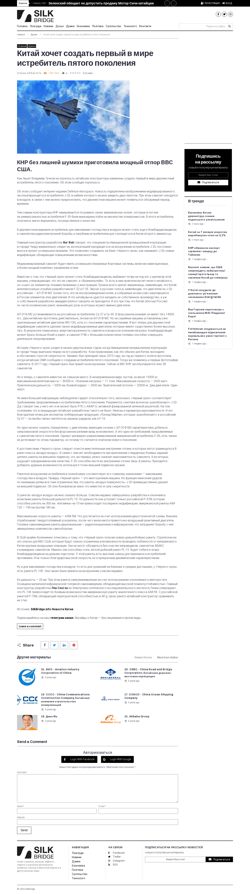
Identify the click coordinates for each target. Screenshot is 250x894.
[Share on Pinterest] (74, 645)
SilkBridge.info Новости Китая (52, 609)
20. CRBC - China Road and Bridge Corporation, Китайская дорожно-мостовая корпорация (148, 673)
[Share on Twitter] (54, 645)
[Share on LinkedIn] (64, 645)
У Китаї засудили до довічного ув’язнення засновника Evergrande (204, 293)
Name (20, 806)
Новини (21, 34)
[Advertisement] (208, 89)
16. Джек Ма (49, 716)
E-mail (102, 806)
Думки (34, 34)
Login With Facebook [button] (82, 759)
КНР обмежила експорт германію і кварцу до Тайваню (204, 251)
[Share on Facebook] (45, 645)
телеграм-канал (61, 618)
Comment (22, 772)
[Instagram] (230, 14)
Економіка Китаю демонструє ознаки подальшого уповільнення (206, 216)
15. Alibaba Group (137, 716)
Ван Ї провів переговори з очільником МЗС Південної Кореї (206, 313)
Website (21, 817)
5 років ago (50, 677)
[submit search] (229, 26)
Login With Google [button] (120, 759)
